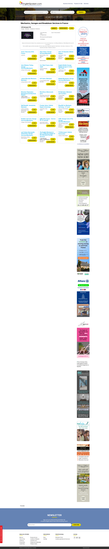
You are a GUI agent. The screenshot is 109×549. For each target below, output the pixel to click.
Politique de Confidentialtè (35, 542)
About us (21, 537)
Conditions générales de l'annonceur (62, 539)
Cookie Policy (22, 543)
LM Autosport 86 (26, 27)
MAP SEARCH (60, 17)
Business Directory (68, 3)
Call (72, 28)
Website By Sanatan (86, 547)
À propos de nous (33, 537)
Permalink (22, 505)
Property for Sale (78, 3)
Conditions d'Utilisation (34, 539)
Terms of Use (22, 539)
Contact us (21, 540)
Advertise (86, 3)
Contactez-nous (33, 540)
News (44, 537)
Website (55, 28)
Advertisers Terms (59, 537)
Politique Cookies (33, 543)
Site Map (45, 539)
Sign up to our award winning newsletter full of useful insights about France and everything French (54, 520)
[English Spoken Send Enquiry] (83, 112)
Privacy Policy (22, 542)
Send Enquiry (64, 28)
